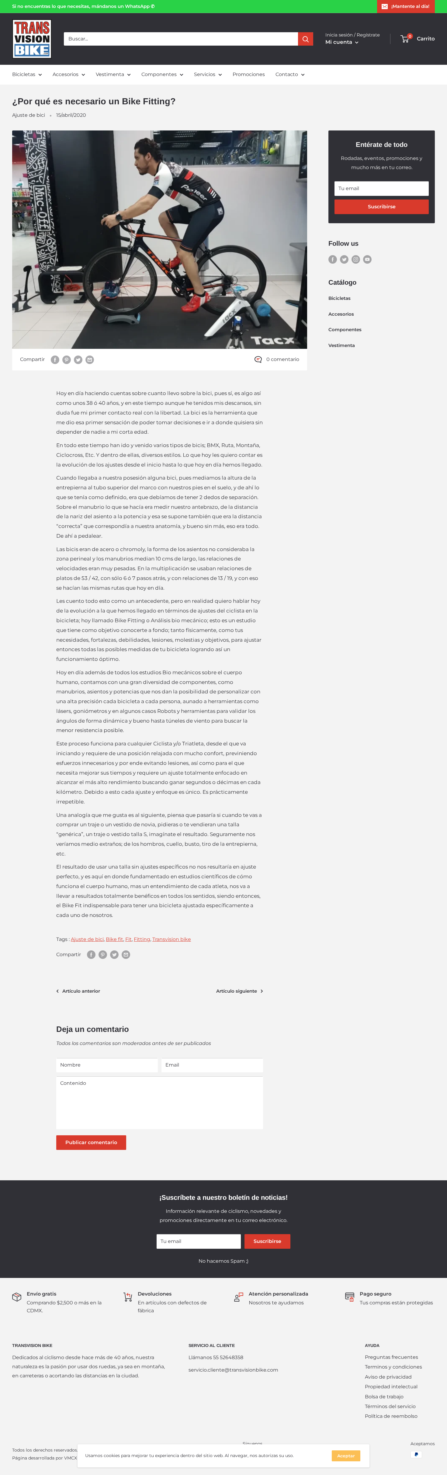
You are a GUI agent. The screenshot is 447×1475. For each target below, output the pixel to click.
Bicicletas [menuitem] (23, 74)
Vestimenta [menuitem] (110, 74)
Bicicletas (339, 298)
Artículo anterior (81, 991)
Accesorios (341, 314)
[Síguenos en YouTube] (367, 259)
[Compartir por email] (89, 359)
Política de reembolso (391, 1416)
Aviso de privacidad (388, 1377)
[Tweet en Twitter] (78, 359)
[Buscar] (305, 39)
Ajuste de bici (28, 115)
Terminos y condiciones (393, 1367)
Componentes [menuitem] (159, 74)
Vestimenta (341, 345)
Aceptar (346, 1456)
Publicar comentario (91, 1142)
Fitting (142, 939)
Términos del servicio (390, 1406)
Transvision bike (171, 939)
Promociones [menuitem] (249, 74)
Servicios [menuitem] (204, 74)
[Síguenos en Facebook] (332, 259)
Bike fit (114, 939)
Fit (128, 939)
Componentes (345, 329)
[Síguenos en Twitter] (344, 259)
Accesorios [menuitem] (65, 74)
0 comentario (282, 359)
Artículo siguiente (236, 991)
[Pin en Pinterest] (66, 359)
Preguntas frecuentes (391, 1357)
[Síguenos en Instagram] (356, 259)
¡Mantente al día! (410, 6)
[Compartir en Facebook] (55, 359)
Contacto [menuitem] (286, 74)
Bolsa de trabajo (384, 1397)
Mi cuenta (339, 42)
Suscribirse (382, 207)
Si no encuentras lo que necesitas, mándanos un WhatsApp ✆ (83, 6)
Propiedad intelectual (391, 1387)
